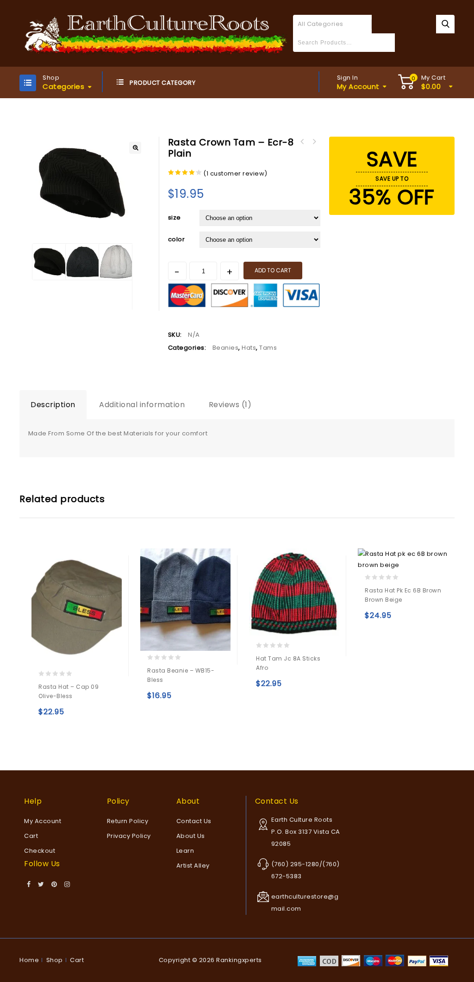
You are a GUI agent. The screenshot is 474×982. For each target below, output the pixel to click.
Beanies (225, 347)
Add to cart (273, 270)
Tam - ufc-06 (302, 142)
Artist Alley (193, 865)
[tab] (53, 405)
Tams (268, 347)
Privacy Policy (129, 835)
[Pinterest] (54, 884)
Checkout (39, 850)
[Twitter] (41, 884)
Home (29, 960)
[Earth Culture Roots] (156, 32)
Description (53, 404)
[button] (135, 148)
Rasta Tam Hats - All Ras (314, 142)
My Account (42, 821)
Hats (249, 347)
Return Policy (128, 821)
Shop (54, 960)
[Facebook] (29, 884)
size (174, 217)
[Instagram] (67, 884)
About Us (190, 835)
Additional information (142, 404)
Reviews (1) (230, 404)
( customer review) (235, 173)
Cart (31, 835)
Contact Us (194, 821)
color (176, 239)
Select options (47, 716)
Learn (185, 850)
